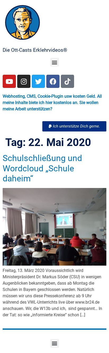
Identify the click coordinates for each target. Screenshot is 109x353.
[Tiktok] (67, 81)
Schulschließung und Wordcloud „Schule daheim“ (42, 168)
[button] (54, 62)
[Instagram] (23, 81)
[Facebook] (53, 81)
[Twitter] (38, 81)
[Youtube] (9, 81)
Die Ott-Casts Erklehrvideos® (35, 50)
